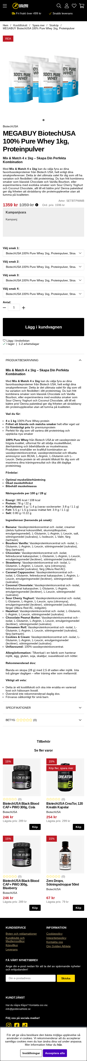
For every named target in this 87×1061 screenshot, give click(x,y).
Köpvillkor (12, 945)
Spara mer (38, 25)
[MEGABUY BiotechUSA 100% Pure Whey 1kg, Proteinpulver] (43, 120)
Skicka (65, 978)
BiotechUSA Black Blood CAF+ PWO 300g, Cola (21, 805)
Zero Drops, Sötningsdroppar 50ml (62, 882)
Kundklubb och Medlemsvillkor (15, 939)
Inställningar (31, 1053)
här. (59, 1044)
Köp (78, 907)
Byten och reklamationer (21, 933)
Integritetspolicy (56, 938)
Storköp (53, 25)
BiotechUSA (10, 126)
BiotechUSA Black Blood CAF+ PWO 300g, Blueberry (21, 884)
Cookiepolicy (54, 933)
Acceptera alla (55, 1053)
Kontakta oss (54, 942)
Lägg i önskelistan (18, 340)
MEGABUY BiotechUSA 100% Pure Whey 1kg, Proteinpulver (38, 28)
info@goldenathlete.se (18, 1009)
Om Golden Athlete (58, 946)
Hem (5, 25)
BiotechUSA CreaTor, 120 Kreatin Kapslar (64, 805)
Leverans (12, 949)
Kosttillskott (20, 25)
